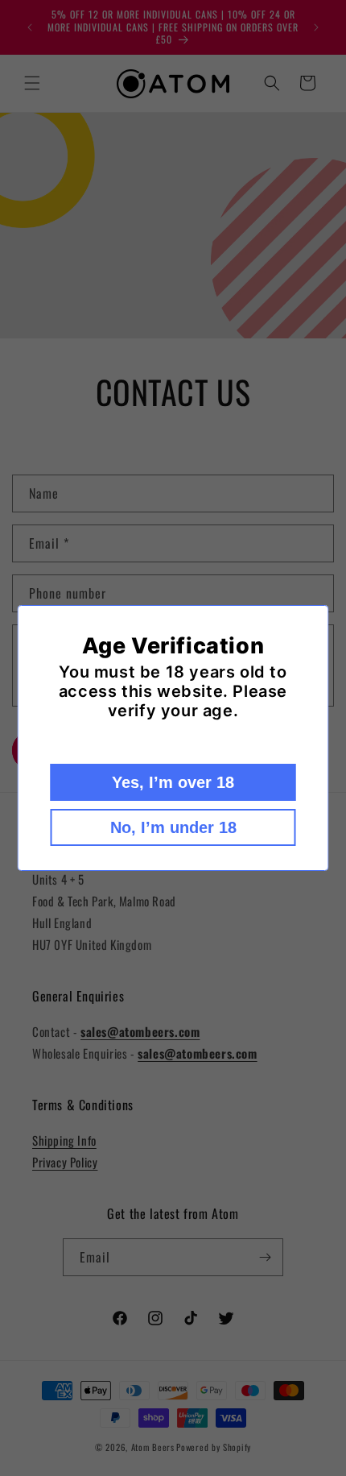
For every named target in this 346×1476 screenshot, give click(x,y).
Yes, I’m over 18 (173, 782)
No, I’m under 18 (173, 827)
